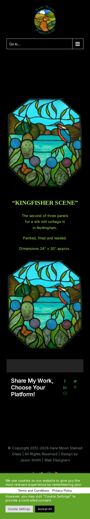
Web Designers (57, 460)
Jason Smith (30, 460)
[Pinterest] (75, 387)
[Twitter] (75, 381)
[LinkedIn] (65, 387)
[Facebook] (65, 381)
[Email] (65, 393)
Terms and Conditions (33, 490)
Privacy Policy (62, 490)
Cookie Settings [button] (19, 509)
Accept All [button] (45, 509)
